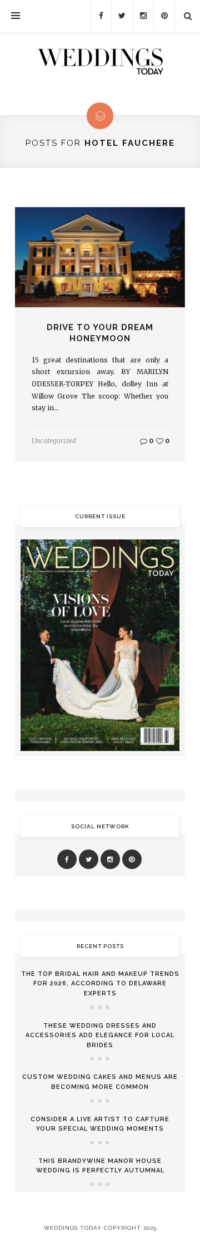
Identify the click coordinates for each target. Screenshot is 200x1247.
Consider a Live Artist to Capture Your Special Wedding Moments (100, 1124)
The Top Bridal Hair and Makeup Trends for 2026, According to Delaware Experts (100, 983)
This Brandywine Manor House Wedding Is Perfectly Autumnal (100, 1166)
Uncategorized (54, 440)
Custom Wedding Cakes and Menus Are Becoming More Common (100, 1082)
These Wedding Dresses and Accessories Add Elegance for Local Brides (100, 1035)
